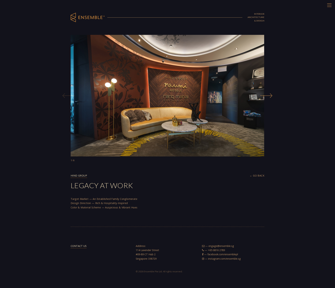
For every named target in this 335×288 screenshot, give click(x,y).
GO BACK (258, 175)
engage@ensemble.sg (221, 246)
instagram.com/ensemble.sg (224, 258)
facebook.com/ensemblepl (222, 254)
